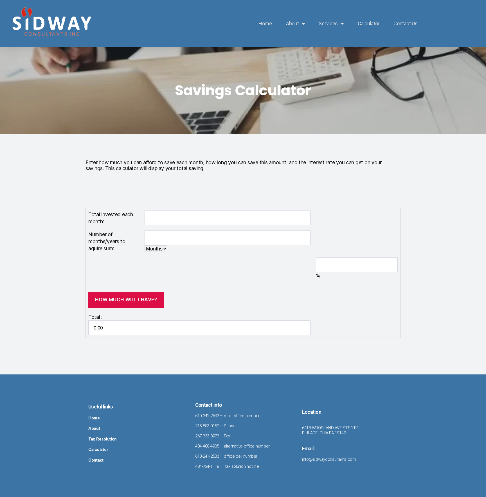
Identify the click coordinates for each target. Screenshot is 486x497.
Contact (96, 460)
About (292, 23)
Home (265, 23)
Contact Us (405, 23)
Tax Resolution (102, 439)
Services (328, 23)
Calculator (368, 23)
